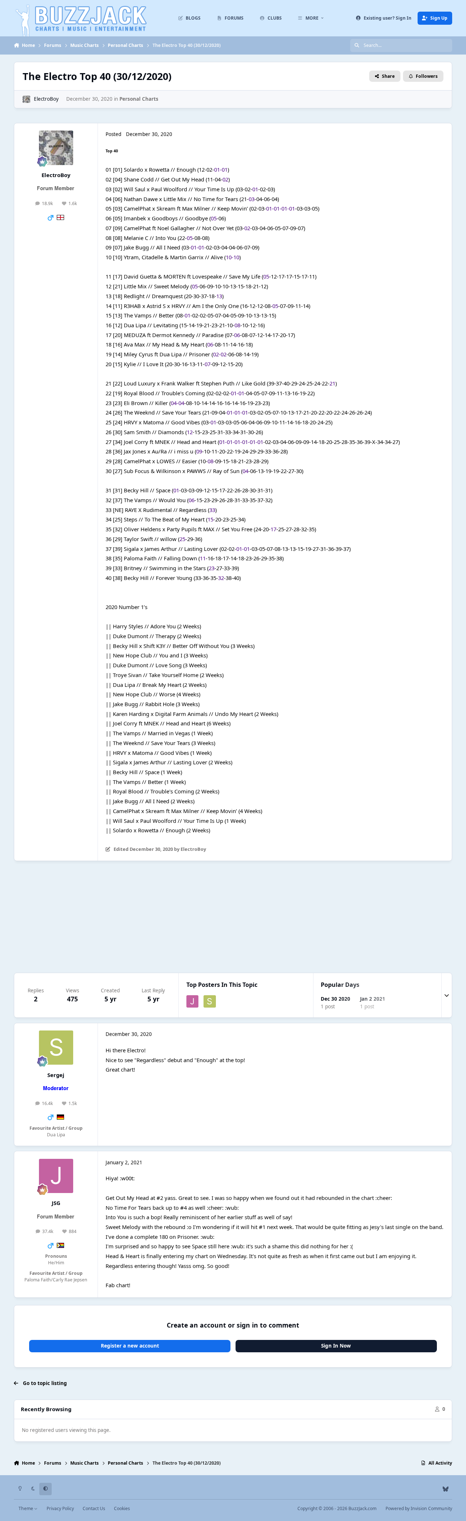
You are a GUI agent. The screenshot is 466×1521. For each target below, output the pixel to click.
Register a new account (130, 1345)
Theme (26, 1508)
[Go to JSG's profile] (192, 1001)
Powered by (419, 1508)
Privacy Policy (60, 1508)
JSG (56, 1202)
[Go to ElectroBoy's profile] (26, 99)
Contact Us (94, 1508)
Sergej (55, 1074)
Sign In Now (336, 1345)
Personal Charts (138, 99)
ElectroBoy (46, 99)
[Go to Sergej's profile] (210, 1001)
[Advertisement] (233, 917)
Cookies (122, 1508)
